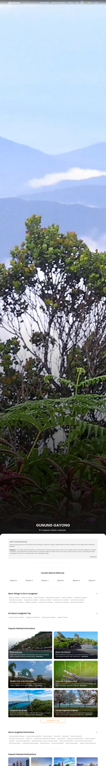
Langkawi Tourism (62, 617)
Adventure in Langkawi (76, 602)
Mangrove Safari (90, 738)
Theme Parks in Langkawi (16, 602)
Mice (77, 2)
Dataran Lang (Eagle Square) (75, 738)
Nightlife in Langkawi (31, 602)
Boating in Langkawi (45, 600)
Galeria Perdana (47, 736)
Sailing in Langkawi (39, 597)
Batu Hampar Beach (15, 743)
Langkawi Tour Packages (33, 617)
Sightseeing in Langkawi (53, 597)
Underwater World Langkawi (30, 743)
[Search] (82, 2)
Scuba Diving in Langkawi (31, 600)
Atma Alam (57, 736)
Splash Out (29, 738)
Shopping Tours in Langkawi (61, 600)
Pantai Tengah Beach (72, 743)
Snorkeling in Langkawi (80, 597)
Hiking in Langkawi (14, 597)
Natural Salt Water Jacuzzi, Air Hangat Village (44, 741)
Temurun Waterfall (75, 736)
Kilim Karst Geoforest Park (16, 738)
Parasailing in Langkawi (15, 600)
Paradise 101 (65, 736)
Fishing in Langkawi (66, 597)
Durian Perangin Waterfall (33, 736)
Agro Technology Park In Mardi (83, 741)
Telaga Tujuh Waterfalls (66, 741)
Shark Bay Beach (45, 743)
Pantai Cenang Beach (57, 743)
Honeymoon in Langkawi (62, 602)
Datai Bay (12, 741)
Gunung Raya (61, 738)
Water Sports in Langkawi (46, 602)
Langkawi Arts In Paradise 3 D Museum (45, 738)
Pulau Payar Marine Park (23, 741)
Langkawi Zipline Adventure (17, 736)
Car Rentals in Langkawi (77, 600)
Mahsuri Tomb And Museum (88, 743)
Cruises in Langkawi (26, 597)
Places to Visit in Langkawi (16, 617)
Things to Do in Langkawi (48, 617)
